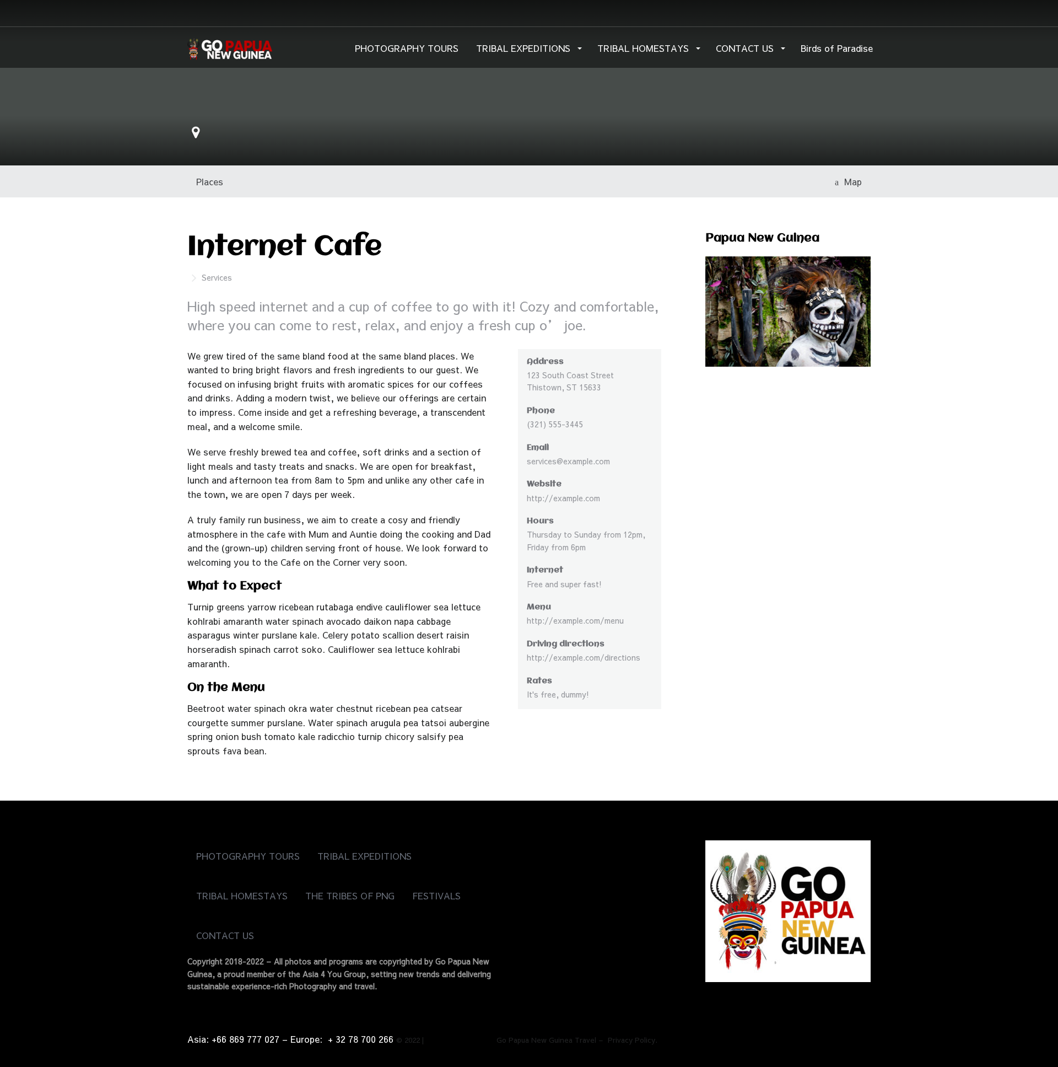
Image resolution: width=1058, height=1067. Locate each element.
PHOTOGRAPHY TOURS (406, 48)
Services (217, 277)
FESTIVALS (436, 895)
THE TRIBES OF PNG (350, 895)
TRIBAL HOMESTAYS (644, 48)
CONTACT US (746, 48)
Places (209, 181)
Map (850, 181)
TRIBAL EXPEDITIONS (524, 48)
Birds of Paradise (837, 48)
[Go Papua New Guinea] (229, 47)
